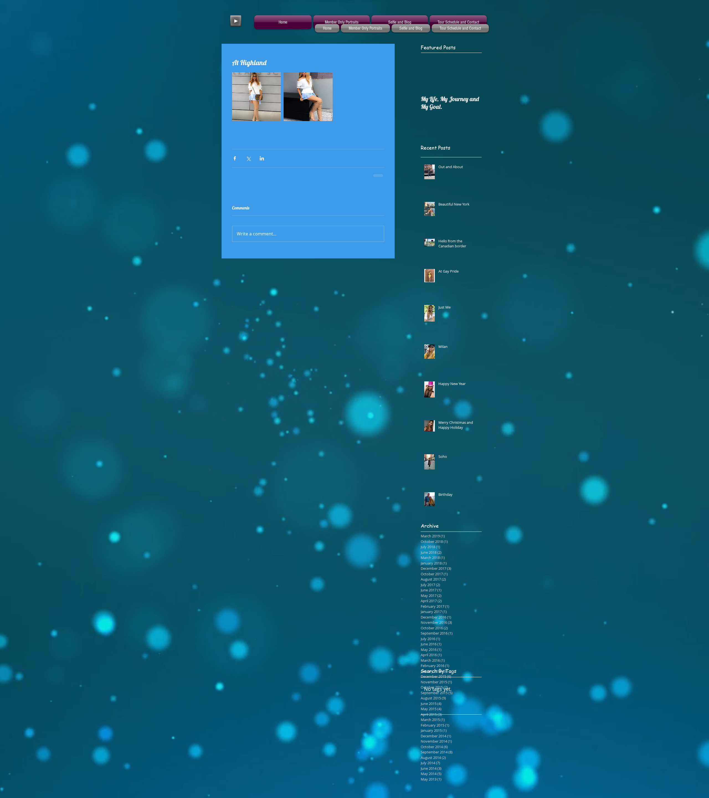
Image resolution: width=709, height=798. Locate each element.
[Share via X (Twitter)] (248, 158)
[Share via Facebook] (234, 158)
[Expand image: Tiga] (308, 96)
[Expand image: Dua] (256, 96)
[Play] (235, 20)
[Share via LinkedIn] (261, 158)
